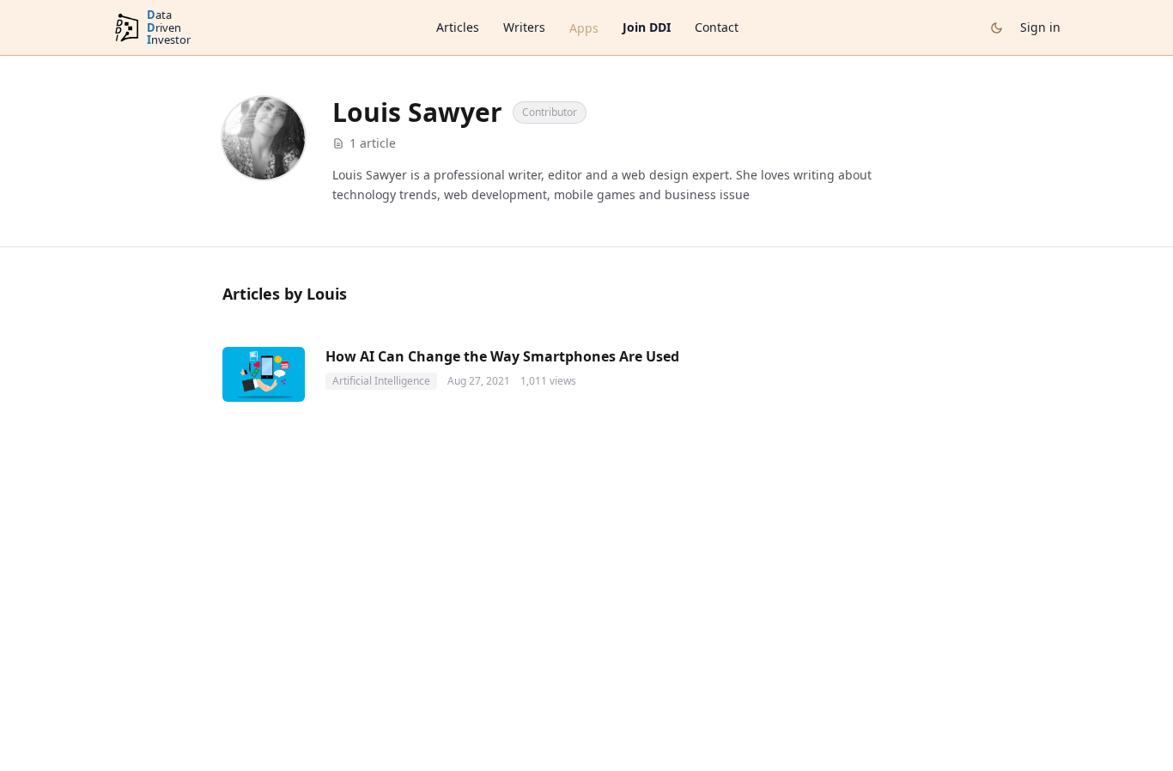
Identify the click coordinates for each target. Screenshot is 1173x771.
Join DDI (647, 27)
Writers (524, 27)
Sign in (1040, 27)
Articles (457, 27)
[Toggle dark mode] (996, 28)
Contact (716, 27)
